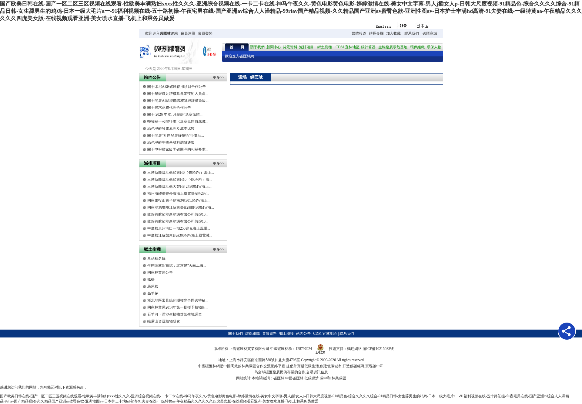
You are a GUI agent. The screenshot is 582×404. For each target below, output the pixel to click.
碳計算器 (368, 47)
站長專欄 (376, 33)
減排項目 (306, 47)
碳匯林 (165, 33)
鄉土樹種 (324, 47)
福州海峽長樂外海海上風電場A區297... (178, 193)
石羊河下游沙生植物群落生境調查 (174, 314)
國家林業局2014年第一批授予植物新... (177, 307)
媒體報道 (359, 33)
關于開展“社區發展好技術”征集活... (175, 135)
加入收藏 (393, 33)
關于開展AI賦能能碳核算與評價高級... (178, 100)
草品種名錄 (156, 258)
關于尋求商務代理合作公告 (169, 107)
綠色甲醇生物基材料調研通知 (171, 142)
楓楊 (151, 279)
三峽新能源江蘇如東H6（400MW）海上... (180, 172)
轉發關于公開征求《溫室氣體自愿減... (177, 121)
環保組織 (417, 47)
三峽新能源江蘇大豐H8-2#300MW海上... (179, 186)
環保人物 (434, 47)
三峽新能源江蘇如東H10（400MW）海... (179, 179)
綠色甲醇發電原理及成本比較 (171, 128)
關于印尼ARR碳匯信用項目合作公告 (176, 86)
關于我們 (257, 47)
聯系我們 (411, 33)
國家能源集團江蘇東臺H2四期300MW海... (180, 207)
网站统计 (243, 378)
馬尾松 (152, 286)
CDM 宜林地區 (348, 47)
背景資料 (290, 47)
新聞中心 (273, 47)
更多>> (218, 77)
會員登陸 (205, 33)
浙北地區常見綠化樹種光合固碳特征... (177, 300)
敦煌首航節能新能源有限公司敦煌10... (177, 214)
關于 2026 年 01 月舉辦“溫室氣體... (174, 114)
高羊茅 (152, 293)
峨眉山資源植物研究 (163, 321)
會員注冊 (188, 33)
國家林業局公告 (160, 272)
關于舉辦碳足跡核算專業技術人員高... (177, 93)
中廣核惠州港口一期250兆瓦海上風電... (178, 228)
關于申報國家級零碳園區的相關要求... (177, 149)
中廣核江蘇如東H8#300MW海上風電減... (179, 235)
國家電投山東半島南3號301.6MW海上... (178, 200)
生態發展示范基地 (392, 47)
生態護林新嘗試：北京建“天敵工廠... (176, 265)
